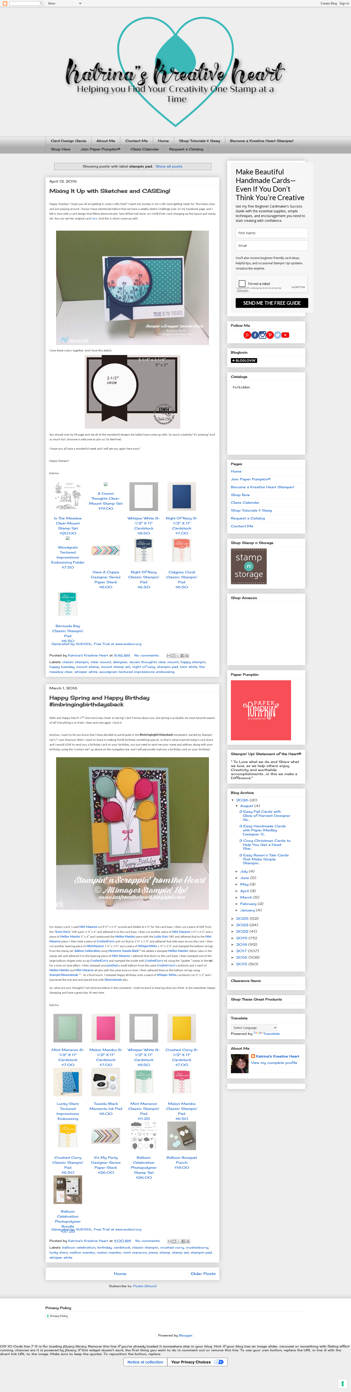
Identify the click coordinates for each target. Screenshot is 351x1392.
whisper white (85, 672)
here (94, 218)
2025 (243, 918)
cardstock (121, 1247)
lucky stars (58, 1252)
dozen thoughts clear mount (154, 662)
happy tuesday (61, 667)
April (245, 891)
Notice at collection (145, 1362)
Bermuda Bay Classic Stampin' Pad (67, 633)
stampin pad (167, 667)
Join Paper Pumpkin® (100, 149)
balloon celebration (79, 1247)
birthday (104, 1247)
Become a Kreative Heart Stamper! (261, 141)
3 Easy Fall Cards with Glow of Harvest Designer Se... (264, 815)
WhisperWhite (147, 946)
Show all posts (168, 166)
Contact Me (136, 141)
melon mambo (109, 1252)
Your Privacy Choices (191, 1362)
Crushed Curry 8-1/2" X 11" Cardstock (181, 1057)
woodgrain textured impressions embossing (137, 672)
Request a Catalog (186, 149)
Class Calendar (145, 149)
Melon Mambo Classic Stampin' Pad (181, 1111)
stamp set (180, 1252)
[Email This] (168, 655)
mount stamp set (115, 667)
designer (120, 662)
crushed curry (172, 1247)
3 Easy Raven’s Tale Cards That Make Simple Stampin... (264, 859)
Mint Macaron (88, 927)
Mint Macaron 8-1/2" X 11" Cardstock (68, 1057)
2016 (242, 957)
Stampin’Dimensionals (63, 975)
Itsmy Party (62, 932)
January (248, 910)
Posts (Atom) (144, 1286)
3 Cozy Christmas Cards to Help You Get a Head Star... (265, 844)
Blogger (185, 1335)
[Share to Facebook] (182, 655)
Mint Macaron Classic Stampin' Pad (143, 1111)
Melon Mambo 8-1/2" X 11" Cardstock (105, 1057)
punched (112, 965)
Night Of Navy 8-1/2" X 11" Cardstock (181, 525)
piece (153, 1252)
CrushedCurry (106, 941)
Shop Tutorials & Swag (199, 141)
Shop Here (60, 149)
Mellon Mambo (70, 936)
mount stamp (87, 667)
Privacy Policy (59, 1316)
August (247, 806)
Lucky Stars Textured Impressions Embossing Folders (68, 1116)
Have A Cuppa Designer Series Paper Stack (106, 579)
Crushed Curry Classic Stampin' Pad (67, 1164)
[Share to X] (178, 655)
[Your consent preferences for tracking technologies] (342, 1383)
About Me (105, 141)
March (246, 897)
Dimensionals (113, 979)
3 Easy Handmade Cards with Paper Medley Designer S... (262, 830)
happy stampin (193, 662)
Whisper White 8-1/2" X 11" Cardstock (144, 525)
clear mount (100, 662)
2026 (243, 800)
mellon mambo (82, 1252)
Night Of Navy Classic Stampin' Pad (143, 579)
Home (163, 141)
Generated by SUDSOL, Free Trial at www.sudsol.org (96, 644)
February (249, 904)
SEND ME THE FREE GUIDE (272, 303)
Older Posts (203, 1273)
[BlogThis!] (173, 655)
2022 (243, 931)
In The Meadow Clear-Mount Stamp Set (68, 525)
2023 (243, 925)
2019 (242, 938)
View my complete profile (274, 1063)
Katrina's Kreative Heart (277, 1056)
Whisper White (167, 975)
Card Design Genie (68, 141)
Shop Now (240, 495)
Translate (271, 1033)
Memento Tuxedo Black (123, 951)
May (245, 884)
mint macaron (135, 1252)
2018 (242, 944)
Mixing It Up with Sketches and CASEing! (109, 191)
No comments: (147, 655)
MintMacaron (95, 946)
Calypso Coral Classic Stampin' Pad (181, 579)
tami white (188, 667)
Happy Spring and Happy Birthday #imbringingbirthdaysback (99, 700)
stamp (165, 1252)
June (245, 878)
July (244, 871)
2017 (242, 951)
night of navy (143, 667)
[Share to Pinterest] (187, 655)
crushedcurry (197, 1247)
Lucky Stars (161, 936)
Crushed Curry (166, 965)
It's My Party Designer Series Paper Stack (106, 1164)
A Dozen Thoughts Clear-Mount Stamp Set (105, 500)
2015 (242, 964)
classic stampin (75, 662)
